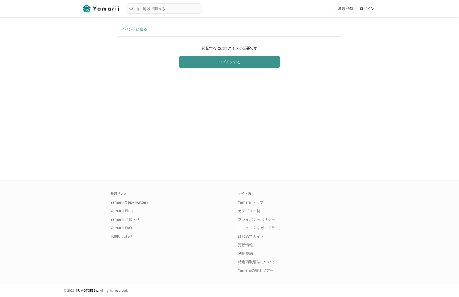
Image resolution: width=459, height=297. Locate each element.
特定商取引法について (256, 261)
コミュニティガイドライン (260, 227)
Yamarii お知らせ (125, 219)
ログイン (367, 8)
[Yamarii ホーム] (101, 8)
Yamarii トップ (251, 202)
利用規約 (245, 253)
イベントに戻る (134, 29)
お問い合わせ (121, 236)
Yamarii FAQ (121, 227)
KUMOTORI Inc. (87, 290)
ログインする (229, 61)
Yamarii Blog (121, 210)
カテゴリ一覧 (249, 210)
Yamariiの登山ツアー (256, 270)
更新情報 (245, 244)
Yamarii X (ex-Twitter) (129, 202)
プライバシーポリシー (256, 219)
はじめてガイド (251, 236)
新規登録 (345, 8)
